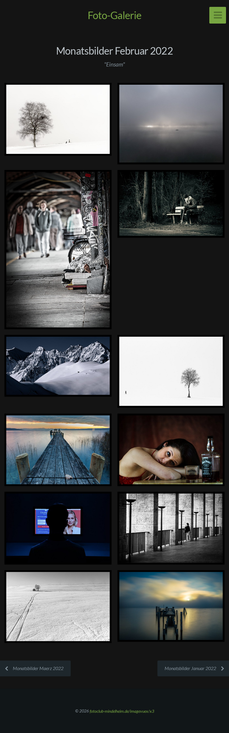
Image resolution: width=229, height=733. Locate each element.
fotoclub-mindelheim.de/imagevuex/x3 (122, 710)
